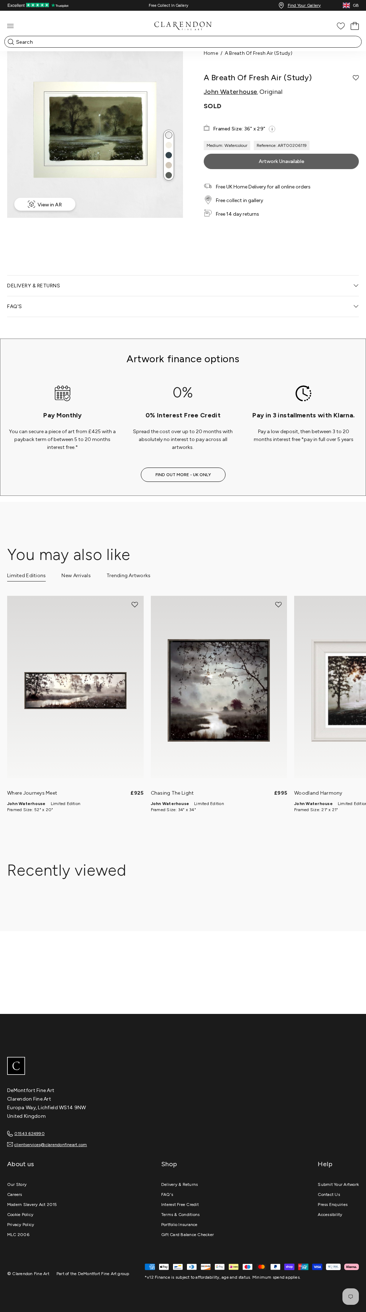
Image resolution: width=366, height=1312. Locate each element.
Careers (14, 1194)
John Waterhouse (230, 92)
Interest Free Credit (180, 1204)
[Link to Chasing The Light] (219, 690)
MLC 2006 (18, 1234)
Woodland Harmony (318, 793)
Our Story (16, 1184)
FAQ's (167, 1194)
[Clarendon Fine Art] (183, 1066)
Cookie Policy (20, 1214)
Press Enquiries (332, 1204)
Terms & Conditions (180, 1214)
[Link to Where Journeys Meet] (75, 690)
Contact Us (329, 1194)
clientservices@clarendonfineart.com (50, 1144)
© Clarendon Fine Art (28, 1273)
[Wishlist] (341, 26)
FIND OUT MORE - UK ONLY (183, 474)
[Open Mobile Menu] (10, 26)
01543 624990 (29, 1133)
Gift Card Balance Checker (187, 1234)
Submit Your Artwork (338, 1184)
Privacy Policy (20, 1224)
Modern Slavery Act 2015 (32, 1204)
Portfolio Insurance (179, 1224)
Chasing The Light (172, 793)
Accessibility (330, 1214)
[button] (168, 135)
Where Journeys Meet (32, 793)
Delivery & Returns (179, 1184)
